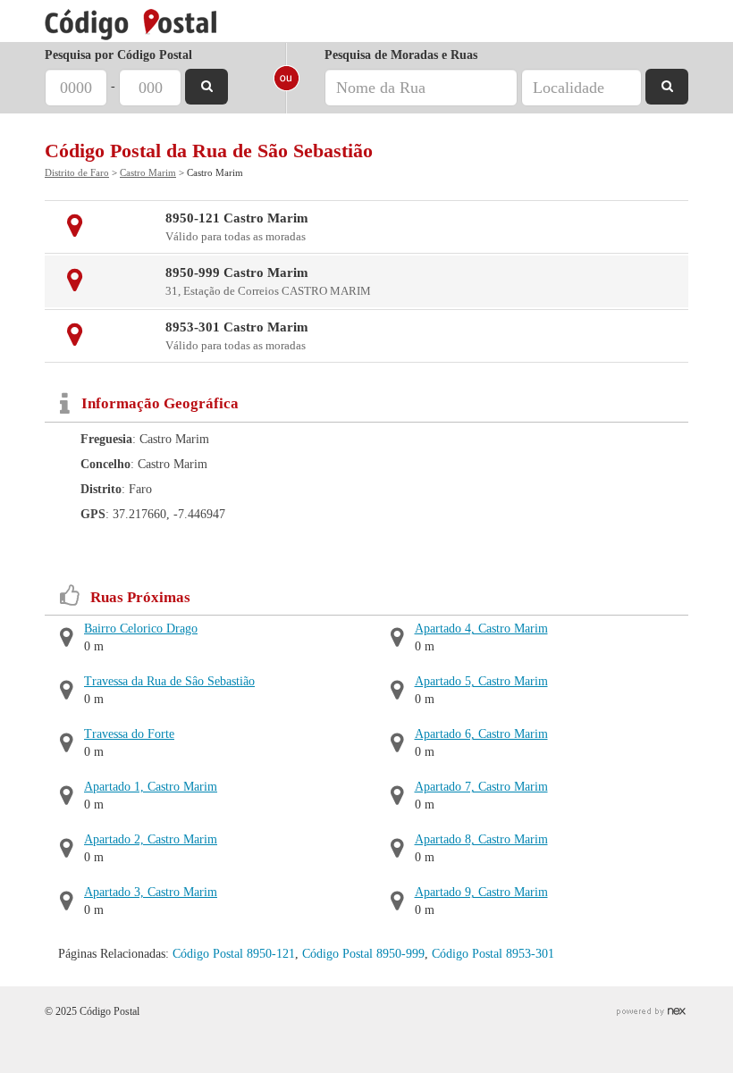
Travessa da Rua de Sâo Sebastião (169, 681)
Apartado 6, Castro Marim (481, 734)
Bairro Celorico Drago (141, 628)
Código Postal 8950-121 (234, 953)
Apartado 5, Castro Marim (481, 681)
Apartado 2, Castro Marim (150, 839)
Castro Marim (148, 172)
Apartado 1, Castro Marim (150, 786)
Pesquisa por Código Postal (118, 55)
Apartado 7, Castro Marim (481, 786)
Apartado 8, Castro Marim (481, 839)
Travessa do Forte (129, 734)
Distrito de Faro (77, 172)
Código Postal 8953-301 (493, 953)
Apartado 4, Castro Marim (481, 628)
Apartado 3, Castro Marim (150, 892)
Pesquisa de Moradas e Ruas (400, 55)
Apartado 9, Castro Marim (481, 892)
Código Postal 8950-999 (363, 953)
